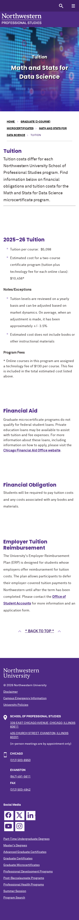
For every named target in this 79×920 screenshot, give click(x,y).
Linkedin (30, 815)
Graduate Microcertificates (21, 865)
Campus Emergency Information (25, 698)
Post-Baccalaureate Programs (23, 878)
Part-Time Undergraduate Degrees (26, 838)
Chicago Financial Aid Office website (31, 450)
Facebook (8, 815)
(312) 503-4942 (20, 789)
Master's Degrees (15, 845)
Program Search (14, 897)
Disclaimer (10, 691)
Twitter (19, 815)
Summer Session (14, 891)
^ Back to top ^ (39, 631)
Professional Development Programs (28, 871)
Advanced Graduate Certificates (24, 852)
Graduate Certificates (17, 858)
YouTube (8, 826)
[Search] (61, 6)
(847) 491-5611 (20, 776)
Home (11, 121)
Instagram (19, 826)
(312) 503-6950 (20, 760)
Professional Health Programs (23, 884)
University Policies (15, 704)
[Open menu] (73, 6)
